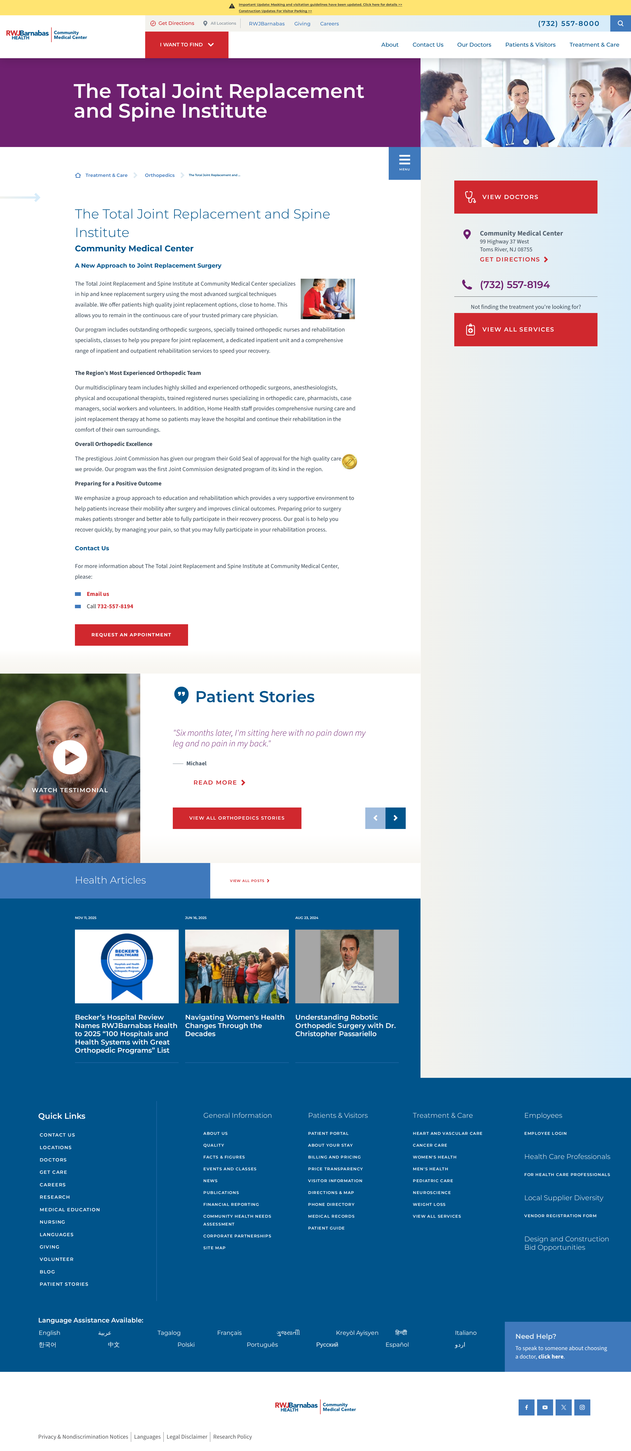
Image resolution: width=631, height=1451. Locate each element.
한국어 (47, 1344)
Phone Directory (331, 1204)
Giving (302, 24)
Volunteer (57, 1259)
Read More (215, 782)
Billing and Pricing (334, 1157)
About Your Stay (330, 1145)
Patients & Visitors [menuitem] (530, 44)
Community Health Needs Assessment (237, 1220)
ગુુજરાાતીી (288, 1332)
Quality (213, 1145)
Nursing (52, 1222)
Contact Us (57, 1135)
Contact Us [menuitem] (428, 44)
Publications (221, 1192)
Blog (47, 1272)
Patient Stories (64, 1284)
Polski (186, 1344)
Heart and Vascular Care (448, 1133)
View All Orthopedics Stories (237, 818)
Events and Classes (230, 1169)
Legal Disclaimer (187, 1437)
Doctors (53, 1160)
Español (397, 1344)
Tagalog (169, 1332)
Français (229, 1332)
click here (550, 1356)
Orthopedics (160, 175)
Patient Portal (328, 1133)
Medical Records (331, 1216)
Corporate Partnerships (237, 1236)
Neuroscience (432, 1192)
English (49, 1332)
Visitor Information (335, 1180)
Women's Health (435, 1157)
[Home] (72, 36)
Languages (57, 1234)
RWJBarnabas (267, 24)
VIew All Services (437, 1216)
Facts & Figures (224, 1157)
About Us (215, 1133)
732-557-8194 (115, 606)
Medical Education (70, 1209)
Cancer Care (430, 1145)
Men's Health (430, 1169)
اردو (460, 1344)
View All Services (518, 329)
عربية (104, 1332)
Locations (56, 1147)
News (210, 1180)
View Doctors (510, 197)
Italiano (466, 1332)
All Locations (223, 23)
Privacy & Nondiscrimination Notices (83, 1437)
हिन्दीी (401, 1332)
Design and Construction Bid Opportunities (566, 1243)
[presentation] (289, 757)
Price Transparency (335, 1169)
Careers (329, 24)
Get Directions (176, 23)
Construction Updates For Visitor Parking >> (275, 11)
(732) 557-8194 (515, 284)
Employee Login (545, 1133)
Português (262, 1344)
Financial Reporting (231, 1204)
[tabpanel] (70, 768)
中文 (114, 1344)
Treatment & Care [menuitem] (594, 44)
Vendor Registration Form (560, 1215)
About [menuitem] (390, 44)
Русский (327, 1344)
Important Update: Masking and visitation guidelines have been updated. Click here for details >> (320, 4)
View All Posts (247, 881)
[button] (620, 23)
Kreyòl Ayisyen (357, 1332)
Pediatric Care (433, 1180)
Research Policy (232, 1437)
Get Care (54, 1172)
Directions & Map (331, 1192)
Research (55, 1197)
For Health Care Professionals (567, 1174)
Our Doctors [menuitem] (474, 44)
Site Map (214, 1248)
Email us (98, 594)
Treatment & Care (107, 175)
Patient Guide (326, 1228)
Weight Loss (429, 1204)
